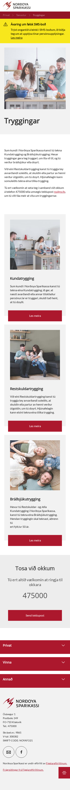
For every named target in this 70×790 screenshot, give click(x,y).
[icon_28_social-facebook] (21, 752)
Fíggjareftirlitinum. (56, 763)
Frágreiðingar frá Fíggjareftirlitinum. (23, 769)
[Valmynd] (64, 772)
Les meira (16, 37)
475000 (35, 595)
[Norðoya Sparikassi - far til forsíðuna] (16, 6)
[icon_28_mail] (8, 752)
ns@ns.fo (59, 191)
